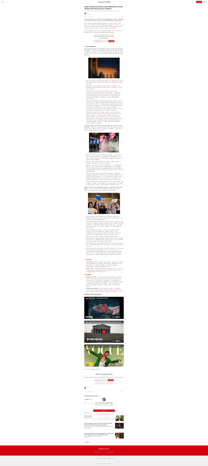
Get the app (109, 461)
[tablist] (89, 399)
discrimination (115, 26)
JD (89, 418)
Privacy (102, 458)
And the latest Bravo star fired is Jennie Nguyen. (93, 436)
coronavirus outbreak (109, 28)
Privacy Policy (112, 414)
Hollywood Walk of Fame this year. (96, 271)
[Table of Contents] (1, 233)
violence (86, 28)
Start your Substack (101, 461)
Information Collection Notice (103, 414)
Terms (106, 458)
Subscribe (199, 1)
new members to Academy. (96, 263)
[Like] (85, 430)
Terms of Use (109, 413)
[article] (104, 426)
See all (86, 442)
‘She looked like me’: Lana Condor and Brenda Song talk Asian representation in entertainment (98, 427)
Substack (98, 463)
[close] (114, 398)
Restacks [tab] (91, 399)
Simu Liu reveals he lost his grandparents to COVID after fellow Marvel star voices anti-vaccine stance (99, 434)
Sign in (204, 1)
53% (106, 113)
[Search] (192, 2)
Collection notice (110, 458)
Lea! (87, 12)
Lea (87, 369)
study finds (118, 20)
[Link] (83, 46)
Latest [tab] (88, 412)
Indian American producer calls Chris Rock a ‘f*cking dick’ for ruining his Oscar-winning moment (98, 424)
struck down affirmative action (113, 82)
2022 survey (105, 116)
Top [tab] (85, 412)
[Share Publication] (195, 2)
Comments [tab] (87, 399)
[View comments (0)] (89, 16)
